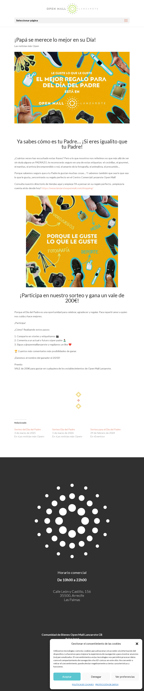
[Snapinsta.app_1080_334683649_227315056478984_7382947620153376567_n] (72, 287)
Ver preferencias (125, 676)
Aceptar (67, 676)
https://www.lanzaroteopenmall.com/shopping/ (67, 188)
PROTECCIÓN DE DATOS (106, 684)
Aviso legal (72, 638)
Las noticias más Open (26, 45)
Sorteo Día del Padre (63, 429)
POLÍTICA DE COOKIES (83, 684)
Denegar (96, 676)
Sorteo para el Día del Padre (105, 429)
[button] (137, 643)
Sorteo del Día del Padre (27, 429)
